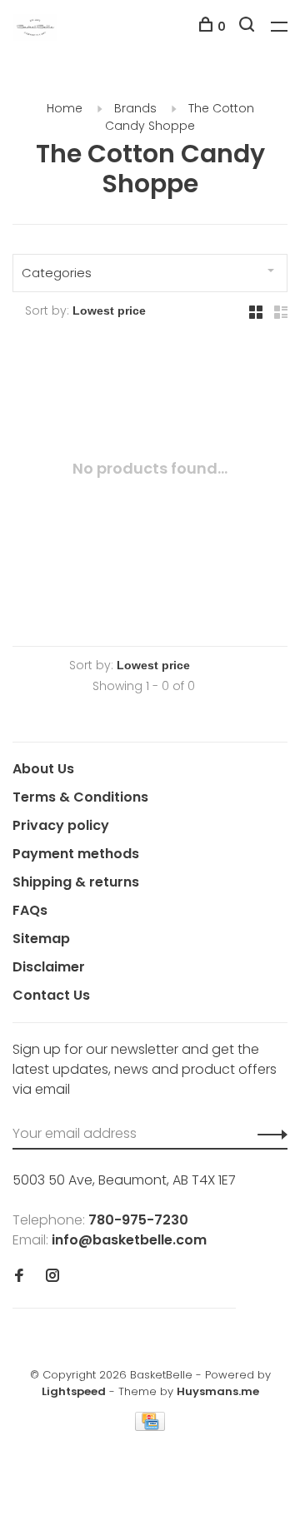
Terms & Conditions (80, 797)
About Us (43, 768)
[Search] (248, 26)
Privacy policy (60, 825)
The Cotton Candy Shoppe (179, 117)
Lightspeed (74, 1391)
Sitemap (41, 938)
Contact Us (51, 995)
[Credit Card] (150, 1426)
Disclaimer (48, 966)
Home (64, 108)
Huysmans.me (218, 1391)
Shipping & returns (75, 882)
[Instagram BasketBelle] (52, 1276)
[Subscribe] (268, 1133)
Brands (135, 108)
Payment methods (75, 853)
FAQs (30, 910)
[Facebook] (19, 1276)
